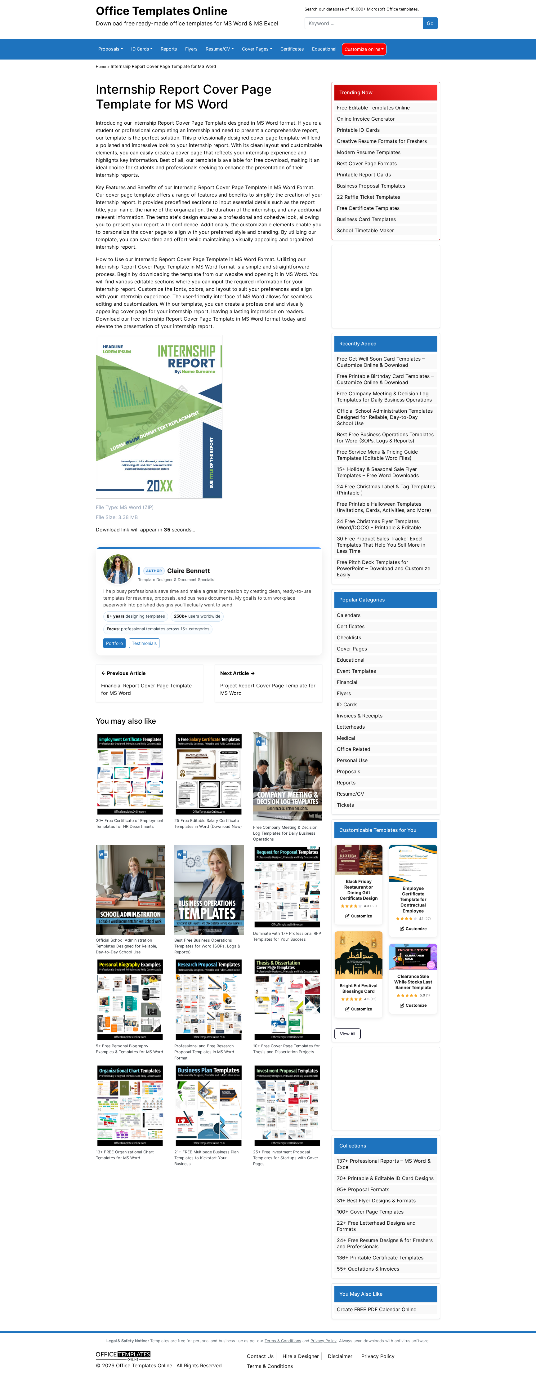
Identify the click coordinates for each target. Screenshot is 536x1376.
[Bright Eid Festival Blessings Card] (358, 955)
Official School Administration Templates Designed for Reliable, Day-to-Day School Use (126, 946)
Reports (169, 48)
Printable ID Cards (358, 130)
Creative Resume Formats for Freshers (382, 141)
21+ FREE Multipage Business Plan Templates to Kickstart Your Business (206, 1158)
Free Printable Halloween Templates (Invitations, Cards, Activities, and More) (384, 507)
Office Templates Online (162, 11)
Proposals (108, 48)
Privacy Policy (378, 1356)
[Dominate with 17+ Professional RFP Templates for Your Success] (287, 886)
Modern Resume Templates (368, 152)
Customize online (362, 49)
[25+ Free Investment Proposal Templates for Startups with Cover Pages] (287, 1104)
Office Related (353, 749)
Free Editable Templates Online (373, 107)
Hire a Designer (301, 1356)
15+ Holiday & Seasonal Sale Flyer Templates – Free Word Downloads (378, 472)
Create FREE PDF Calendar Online (376, 1309)
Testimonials (144, 643)
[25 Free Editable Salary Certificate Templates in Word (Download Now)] (208, 773)
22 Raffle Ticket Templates (368, 197)
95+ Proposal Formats (363, 1189)
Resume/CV (218, 48)
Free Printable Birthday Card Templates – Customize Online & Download (385, 379)
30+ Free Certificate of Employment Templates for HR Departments (129, 823)
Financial (347, 682)
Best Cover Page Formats (367, 163)
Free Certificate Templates (368, 208)
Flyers (191, 48)
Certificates (292, 48)
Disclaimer (340, 1356)
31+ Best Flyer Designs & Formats (376, 1200)
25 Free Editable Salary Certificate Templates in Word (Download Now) (208, 823)
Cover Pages (255, 48)
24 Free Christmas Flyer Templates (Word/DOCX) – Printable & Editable (379, 524)
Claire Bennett (188, 571)
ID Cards (140, 48)
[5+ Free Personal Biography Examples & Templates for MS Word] (130, 998)
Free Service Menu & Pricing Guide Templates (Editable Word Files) (377, 455)
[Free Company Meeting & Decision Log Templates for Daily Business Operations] (287, 776)
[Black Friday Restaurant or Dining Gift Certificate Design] (358, 860)
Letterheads (351, 727)
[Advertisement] (385, 286)
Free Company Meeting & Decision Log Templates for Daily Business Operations (285, 833)
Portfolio (114, 643)
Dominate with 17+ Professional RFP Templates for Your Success (287, 936)
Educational (324, 48)
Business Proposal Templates (371, 186)
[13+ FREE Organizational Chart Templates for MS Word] (130, 1104)
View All (347, 1033)
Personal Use (352, 760)
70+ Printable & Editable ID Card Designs (385, 1178)
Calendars (348, 615)
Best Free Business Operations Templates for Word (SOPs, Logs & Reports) (207, 946)
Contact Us (260, 1356)
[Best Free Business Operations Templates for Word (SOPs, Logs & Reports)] (208, 889)
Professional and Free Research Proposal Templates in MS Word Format (204, 1052)
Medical (346, 738)
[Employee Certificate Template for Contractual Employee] (413, 863)
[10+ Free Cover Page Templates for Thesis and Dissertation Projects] (287, 998)
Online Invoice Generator (366, 119)
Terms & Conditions (270, 1366)
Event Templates (356, 671)
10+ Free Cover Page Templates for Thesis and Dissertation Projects (286, 1049)
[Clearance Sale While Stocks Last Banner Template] (413, 957)
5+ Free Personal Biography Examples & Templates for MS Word (129, 1049)
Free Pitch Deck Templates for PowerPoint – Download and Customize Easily (383, 568)
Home (101, 66)
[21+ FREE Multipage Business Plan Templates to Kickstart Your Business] (208, 1104)
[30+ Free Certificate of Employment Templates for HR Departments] (130, 773)
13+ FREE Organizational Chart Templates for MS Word (125, 1155)
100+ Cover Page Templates (370, 1212)
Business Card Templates (366, 219)
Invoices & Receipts (359, 715)
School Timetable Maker (365, 230)
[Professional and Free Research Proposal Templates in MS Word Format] (208, 998)
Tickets (345, 805)
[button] (343, 906)
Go (430, 23)
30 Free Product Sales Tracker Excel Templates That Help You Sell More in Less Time (381, 544)
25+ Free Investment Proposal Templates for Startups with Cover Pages (285, 1158)
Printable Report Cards (364, 174)
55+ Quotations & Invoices (368, 1269)
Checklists (349, 637)
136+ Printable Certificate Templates (380, 1257)
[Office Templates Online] (165, 1356)
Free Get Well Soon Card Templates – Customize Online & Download (381, 362)
